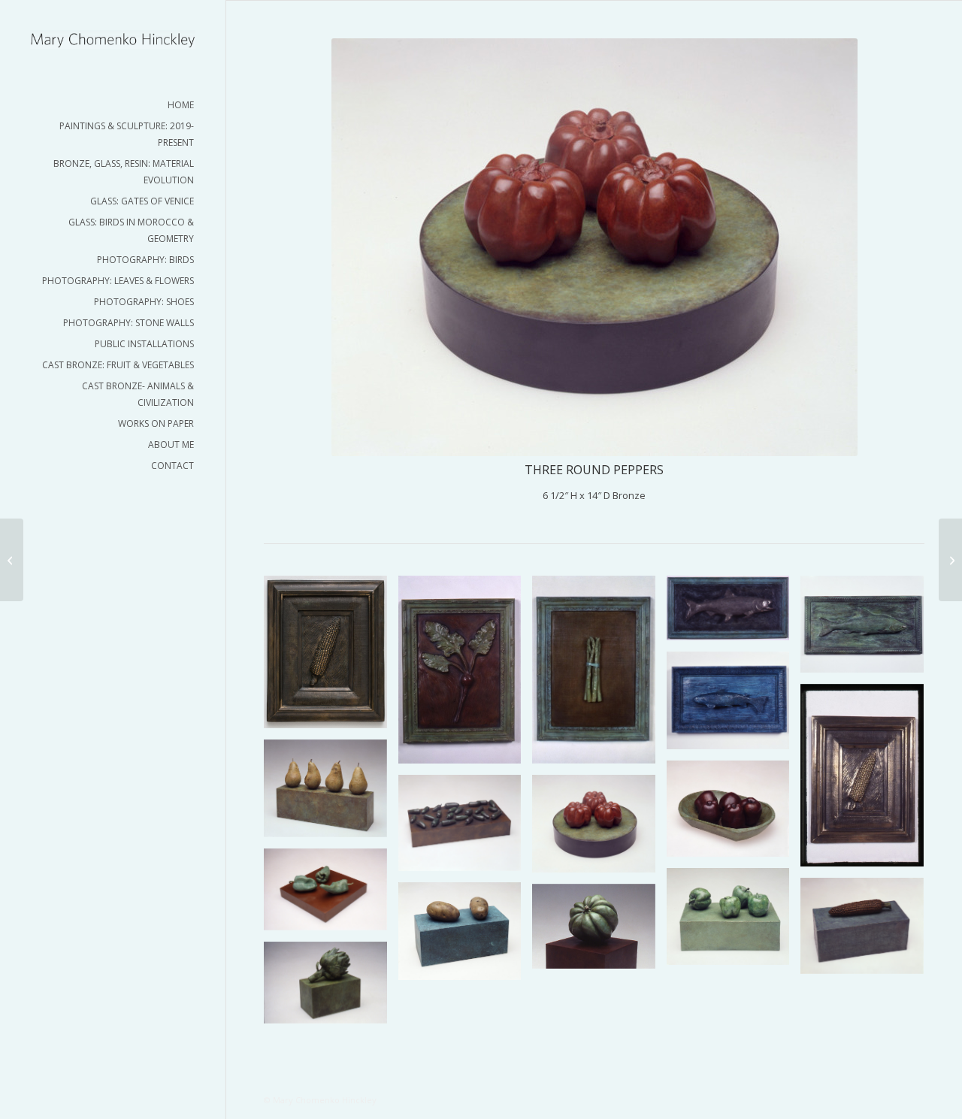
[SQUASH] (599, 932)
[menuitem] (112, 105)
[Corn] (331, 657)
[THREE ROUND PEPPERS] (599, 829)
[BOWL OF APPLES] (734, 814)
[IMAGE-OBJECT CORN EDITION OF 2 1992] (867, 781)
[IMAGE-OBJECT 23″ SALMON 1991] (734, 614)
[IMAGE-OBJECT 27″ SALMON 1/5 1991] (867, 630)
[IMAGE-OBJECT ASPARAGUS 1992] (599, 675)
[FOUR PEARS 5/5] (331, 793)
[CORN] (867, 931)
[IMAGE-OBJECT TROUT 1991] (734, 706)
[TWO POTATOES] (465, 936)
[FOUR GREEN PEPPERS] (734, 922)
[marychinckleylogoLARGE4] (112, 39)
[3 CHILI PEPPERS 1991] (331, 895)
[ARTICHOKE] (331, 988)
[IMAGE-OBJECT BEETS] (465, 675)
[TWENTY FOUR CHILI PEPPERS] (465, 828)
